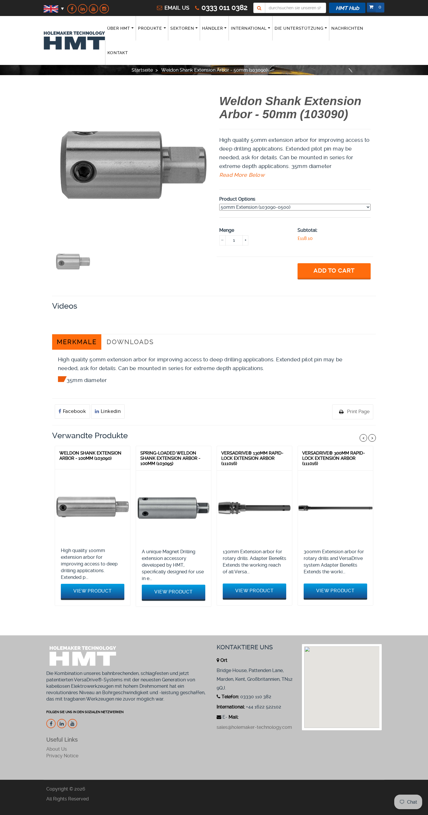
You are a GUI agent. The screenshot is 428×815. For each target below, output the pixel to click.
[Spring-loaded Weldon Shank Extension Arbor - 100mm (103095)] (173, 508)
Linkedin (110, 411)
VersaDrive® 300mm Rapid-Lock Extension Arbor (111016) (333, 458)
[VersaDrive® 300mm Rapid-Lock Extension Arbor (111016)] (335, 508)
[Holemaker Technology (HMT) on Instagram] (104, 8)
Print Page (358, 411)
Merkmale (77, 342)
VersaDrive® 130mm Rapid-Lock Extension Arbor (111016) (252, 458)
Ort (223, 660)
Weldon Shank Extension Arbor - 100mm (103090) (90, 455)
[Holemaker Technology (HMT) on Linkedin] (82, 8)
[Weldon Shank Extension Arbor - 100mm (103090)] (92, 506)
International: (231, 707)
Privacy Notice (62, 756)
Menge (226, 230)
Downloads (130, 342)
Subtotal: (307, 230)
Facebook (73, 411)
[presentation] (73, 261)
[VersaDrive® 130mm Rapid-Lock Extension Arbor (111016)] (254, 508)
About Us (56, 749)
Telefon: (230, 696)
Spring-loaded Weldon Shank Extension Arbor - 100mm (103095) (170, 458)
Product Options (237, 199)
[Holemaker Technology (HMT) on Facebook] (72, 8)
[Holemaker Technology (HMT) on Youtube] (93, 8)
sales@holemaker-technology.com (254, 727)
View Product (92, 591)
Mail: (233, 717)
